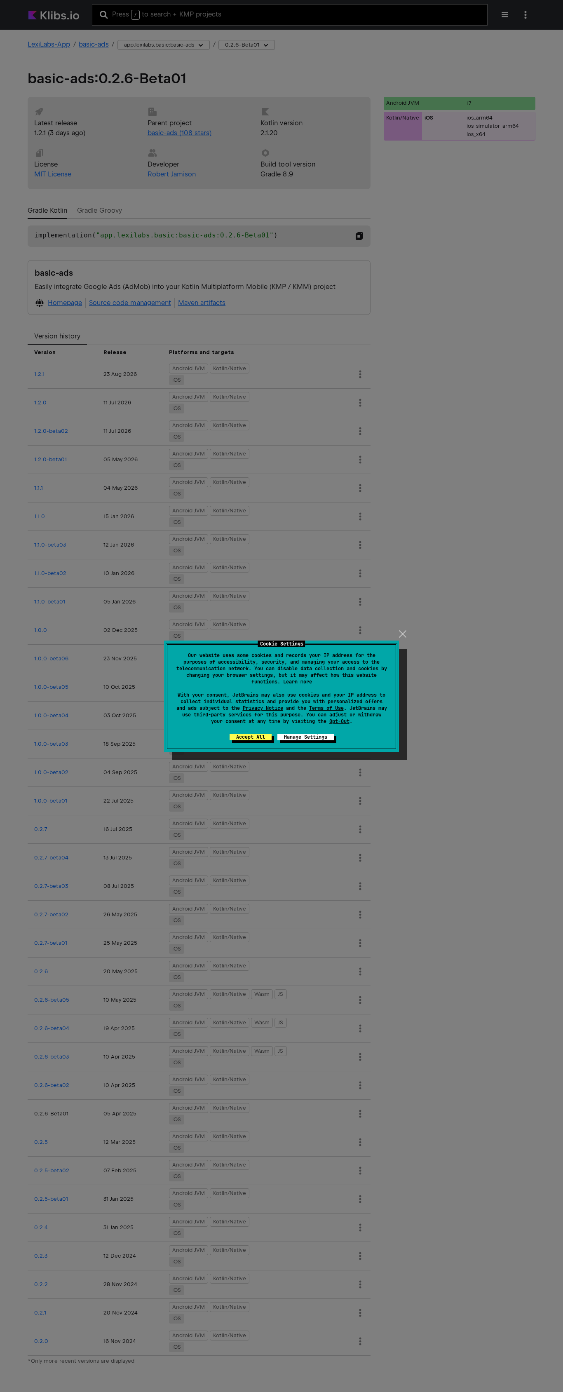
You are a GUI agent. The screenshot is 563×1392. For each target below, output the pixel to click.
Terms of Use (326, 708)
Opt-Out (339, 721)
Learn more (297, 681)
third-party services (222, 714)
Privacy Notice (263, 708)
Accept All (250, 737)
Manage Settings (305, 737)
